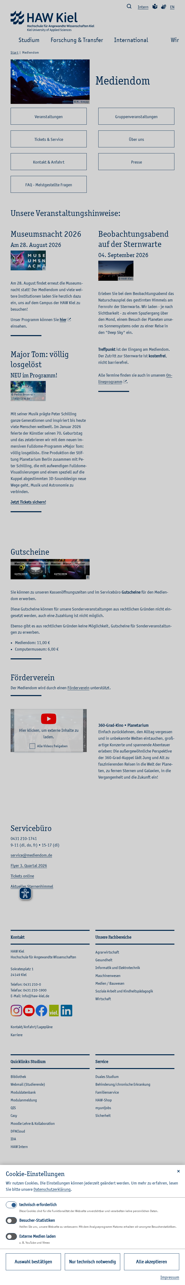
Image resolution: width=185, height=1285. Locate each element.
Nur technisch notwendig (92, 1261)
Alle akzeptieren (151, 1261)
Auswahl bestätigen (33, 1261)
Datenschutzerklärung (52, 1189)
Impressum (169, 1277)
